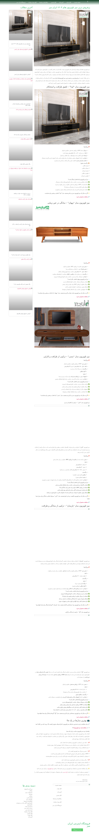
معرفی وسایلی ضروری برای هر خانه (22, 134)
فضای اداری (29, 797)
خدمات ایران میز (28, 808)
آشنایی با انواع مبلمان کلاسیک (23, 313)
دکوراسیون (29, 804)
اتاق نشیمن (53, 2)
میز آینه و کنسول (28, 789)
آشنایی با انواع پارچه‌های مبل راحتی (22, 74)
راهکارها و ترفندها (43, 2)
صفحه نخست (77, 2)
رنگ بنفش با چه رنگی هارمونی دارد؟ (22, 284)
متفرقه (30, 794)
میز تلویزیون (50, 768)
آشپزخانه (61, 2)
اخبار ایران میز (28, 810)
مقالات (30, 790)
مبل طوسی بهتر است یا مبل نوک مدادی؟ (21, 254)
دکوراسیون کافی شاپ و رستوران (24, 803)
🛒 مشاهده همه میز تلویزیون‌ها (81, 727)
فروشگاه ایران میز (20, 2)
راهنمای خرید (29, 799)
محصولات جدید (28, 792)
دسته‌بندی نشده (28, 806)
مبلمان (30, 796)
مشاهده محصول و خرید (82, 196)
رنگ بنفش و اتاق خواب (25, 164)
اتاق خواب (68, 2)
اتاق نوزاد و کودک (32, 2)
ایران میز (65, 772)
